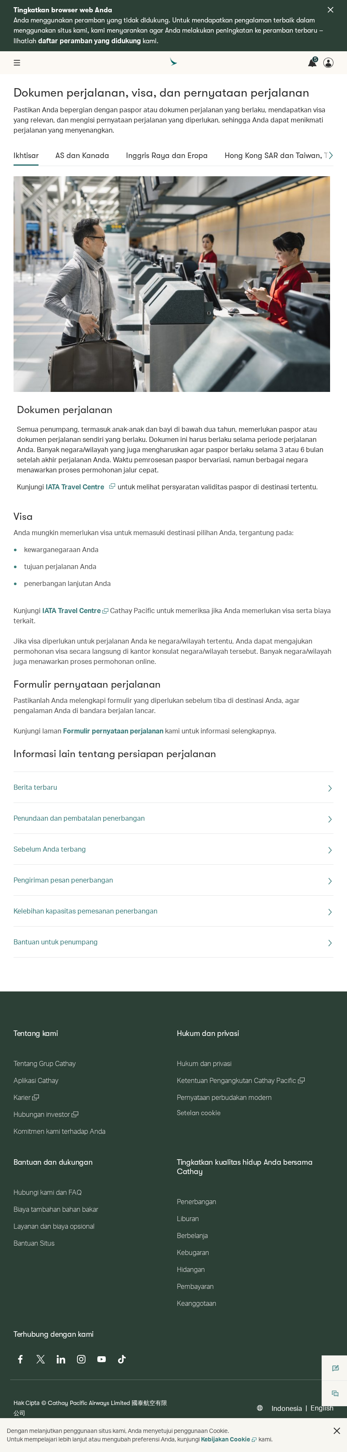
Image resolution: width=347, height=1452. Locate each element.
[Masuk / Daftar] (328, 63)
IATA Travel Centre (81, 486)
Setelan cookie (198, 1113)
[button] (331, 155)
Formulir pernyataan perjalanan (113, 730)
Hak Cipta (27, 1402)
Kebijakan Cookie (225, 1439)
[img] (330, 10)
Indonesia (287, 1408)
